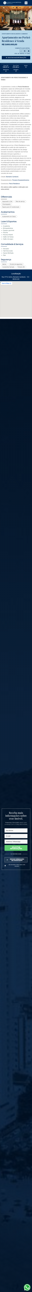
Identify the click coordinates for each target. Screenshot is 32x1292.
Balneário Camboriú (21, 33)
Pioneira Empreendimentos (20, 180)
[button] (26, 3)
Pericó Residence (14, 183)
